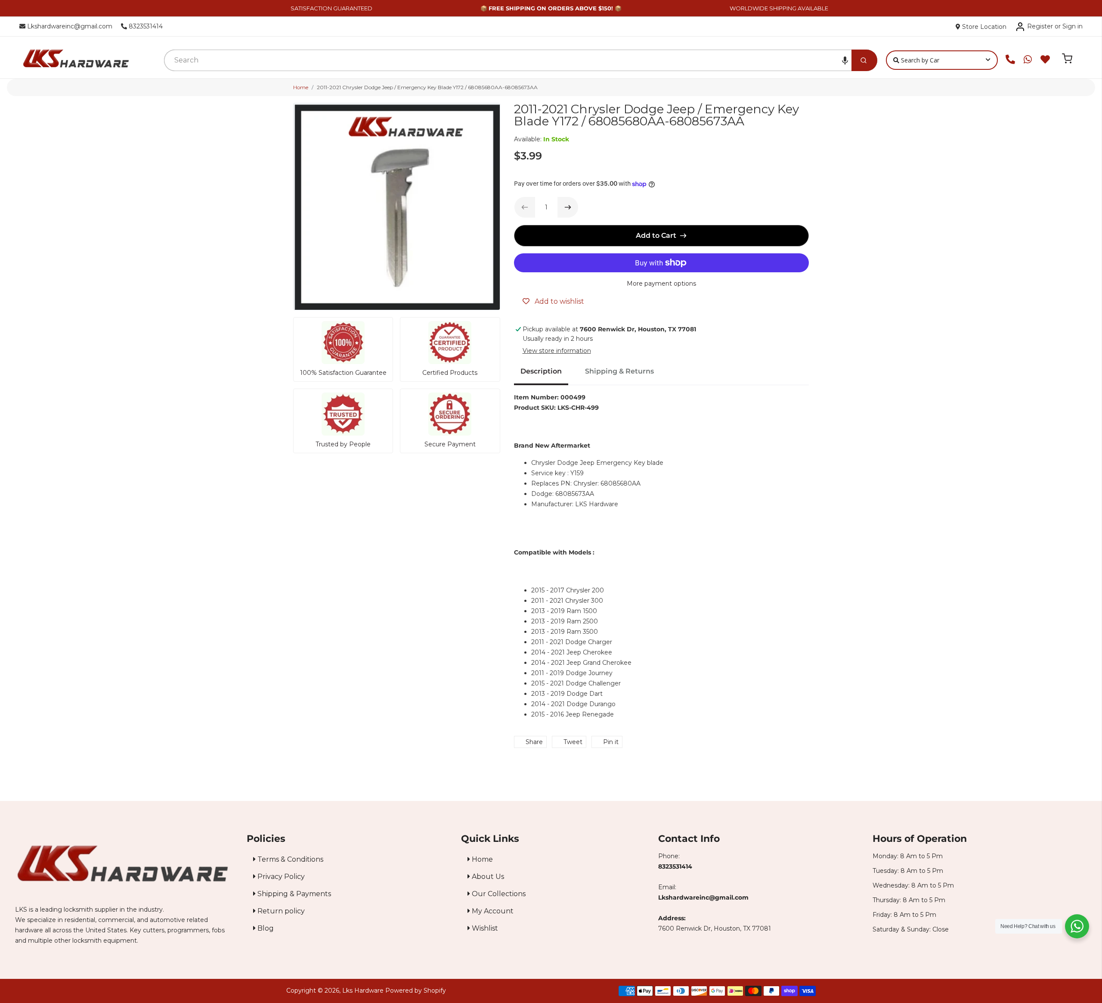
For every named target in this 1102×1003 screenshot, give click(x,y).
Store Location (983, 27)
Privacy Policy (280, 876)
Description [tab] (541, 371)
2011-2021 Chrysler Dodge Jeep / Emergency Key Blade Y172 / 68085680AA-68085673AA (427, 87)
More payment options (661, 283)
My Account (492, 911)
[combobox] (508, 60)
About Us (487, 876)
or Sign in (1069, 26)
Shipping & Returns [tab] (619, 371)
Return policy (280, 911)
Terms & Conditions (289, 859)
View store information (557, 351)
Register (1040, 26)
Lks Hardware (363, 990)
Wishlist (484, 928)
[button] (845, 60)
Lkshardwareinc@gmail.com (68, 26)
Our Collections (498, 894)
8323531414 (145, 26)
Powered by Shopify (415, 990)
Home (300, 87)
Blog (265, 928)
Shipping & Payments (293, 894)
